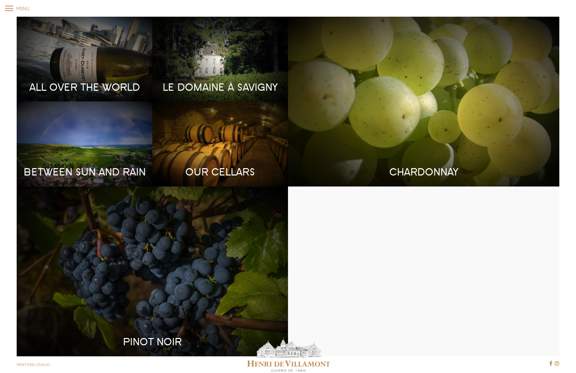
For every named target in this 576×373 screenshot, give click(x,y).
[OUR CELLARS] (220, 143)
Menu (22, 8)
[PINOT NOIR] (152, 271)
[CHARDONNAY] (423, 101)
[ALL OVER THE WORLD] (84, 58)
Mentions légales (33, 365)
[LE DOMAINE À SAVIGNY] (220, 58)
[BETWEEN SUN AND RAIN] (84, 143)
